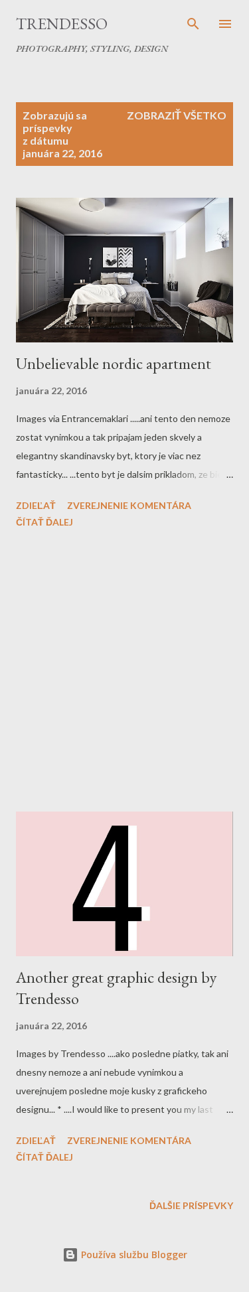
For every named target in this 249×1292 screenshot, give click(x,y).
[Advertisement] (124, 672)
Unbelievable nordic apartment (113, 363)
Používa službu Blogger (132, 1254)
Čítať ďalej (44, 522)
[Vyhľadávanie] (193, 24)
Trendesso (62, 23)
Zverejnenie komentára (129, 505)
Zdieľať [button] (36, 505)
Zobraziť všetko (176, 115)
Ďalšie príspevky (191, 1205)
